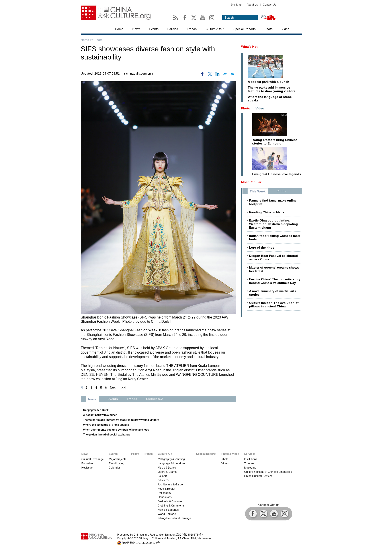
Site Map (236, 4)
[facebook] (202, 75)
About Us (252, 4)
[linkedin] (217, 75)
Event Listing (116, 463)
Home (119, 29)
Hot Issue (87, 467)
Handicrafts (165, 497)
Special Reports (244, 29)
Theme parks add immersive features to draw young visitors (121, 419)
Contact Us (269, 4)
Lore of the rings (261, 247)
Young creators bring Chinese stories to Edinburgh (274, 141)
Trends (192, 29)
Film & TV (163, 480)
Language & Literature (171, 463)
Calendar (114, 467)
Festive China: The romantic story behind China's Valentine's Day (275, 281)
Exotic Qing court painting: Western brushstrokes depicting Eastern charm (273, 224)
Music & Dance (167, 467)
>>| (123, 387)
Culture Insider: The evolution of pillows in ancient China (274, 304)
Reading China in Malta (266, 212)
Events (153, 29)
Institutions (250, 459)
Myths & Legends (168, 509)
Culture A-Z (165, 453)
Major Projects (117, 459)
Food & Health (166, 488)
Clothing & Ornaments (171, 505)
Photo (268, 29)
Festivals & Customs (170, 501)
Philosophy (164, 493)
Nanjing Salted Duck (96, 410)
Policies (172, 29)
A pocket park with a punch (100, 415)
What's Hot (249, 46)
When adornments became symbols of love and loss (116, 429)
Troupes (249, 463)
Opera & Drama (167, 471)
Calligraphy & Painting (171, 459)
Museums (250, 467)
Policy (135, 453)
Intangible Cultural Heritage (174, 518)
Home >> (87, 40)
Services (250, 453)
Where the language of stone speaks (106, 424)
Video (285, 29)
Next (113, 387)
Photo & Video (230, 453)
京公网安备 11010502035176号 (140, 542)
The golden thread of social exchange (106, 434)
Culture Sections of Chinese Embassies (268, 471)
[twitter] (210, 75)
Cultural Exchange (92, 459)
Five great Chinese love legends (276, 174)
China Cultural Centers (258, 476)
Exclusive (87, 463)
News (136, 29)
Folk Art (162, 476)
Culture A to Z (215, 29)
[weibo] (225, 75)
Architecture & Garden (171, 484)
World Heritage (167, 514)
